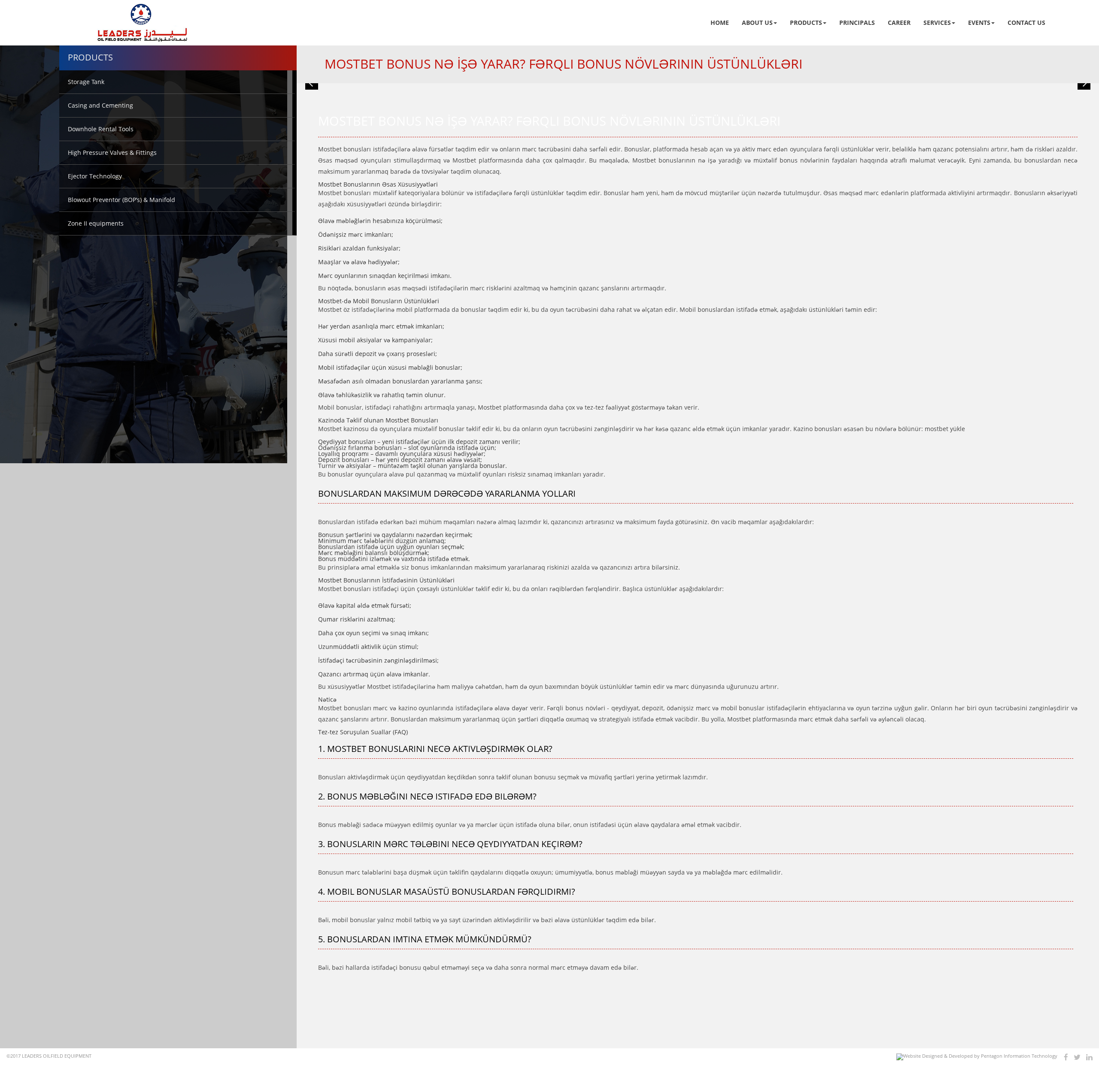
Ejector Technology (95, 176)
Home (719, 22)
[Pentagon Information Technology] (976, 1056)
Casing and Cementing (100, 105)
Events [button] (979, 22)
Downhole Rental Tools (101, 129)
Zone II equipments (96, 223)
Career (899, 22)
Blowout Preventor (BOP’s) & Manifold (121, 200)
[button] (311, 83)
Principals (857, 22)
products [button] (806, 22)
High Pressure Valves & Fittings (112, 152)
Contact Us (1026, 22)
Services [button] (937, 22)
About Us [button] (757, 22)
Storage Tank (86, 82)
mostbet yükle (945, 429)
